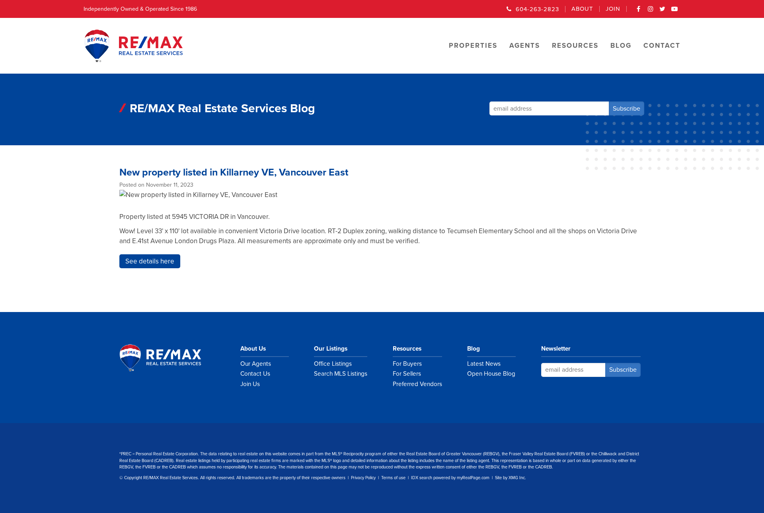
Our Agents (255, 363)
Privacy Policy (363, 477)
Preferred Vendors (417, 384)
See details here (149, 261)
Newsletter (556, 348)
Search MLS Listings (340, 373)
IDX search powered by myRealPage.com (450, 477)
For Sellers (407, 373)
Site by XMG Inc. (510, 477)
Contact (661, 45)
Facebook (639, 11)
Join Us (250, 384)
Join (613, 9)
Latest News (484, 363)
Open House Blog (491, 373)
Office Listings (333, 363)
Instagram (651, 11)
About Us (253, 348)
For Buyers (407, 363)
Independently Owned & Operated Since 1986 (140, 9)
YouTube (674, 11)
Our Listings (330, 348)
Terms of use (393, 477)
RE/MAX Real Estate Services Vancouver (169, 358)
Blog (473, 348)
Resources (407, 348)
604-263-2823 (537, 9)
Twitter (662, 11)
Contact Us (255, 373)
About (582, 9)
